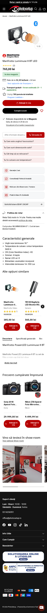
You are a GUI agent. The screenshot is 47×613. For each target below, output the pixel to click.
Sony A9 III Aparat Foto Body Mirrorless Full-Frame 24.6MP (11, 403)
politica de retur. (25, 220)
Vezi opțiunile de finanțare (19, 83)
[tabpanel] (23, 354)
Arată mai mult (11, 363)
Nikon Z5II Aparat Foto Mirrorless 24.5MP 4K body (33, 403)
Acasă (5, 16)
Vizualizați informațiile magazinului (20, 125)
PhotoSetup (12, 607)
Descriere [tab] (7, 338)
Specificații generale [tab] (25, 338)
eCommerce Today (32, 607)
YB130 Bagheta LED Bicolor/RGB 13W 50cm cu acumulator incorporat (33, 303)
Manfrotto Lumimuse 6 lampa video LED (11, 303)
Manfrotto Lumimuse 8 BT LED (19, 16)
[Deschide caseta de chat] (41, 607)
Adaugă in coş (25, 103)
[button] (44, 8)
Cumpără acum (20, 111)
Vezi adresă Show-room (13, 441)
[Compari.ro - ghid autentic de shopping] (15, 579)
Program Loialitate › (16, 97)
